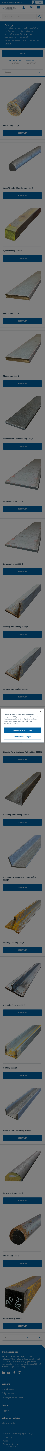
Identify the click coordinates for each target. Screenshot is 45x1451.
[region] (22, 725)
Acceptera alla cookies (22, 730)
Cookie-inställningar (22, 737)
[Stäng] (40, 711)
